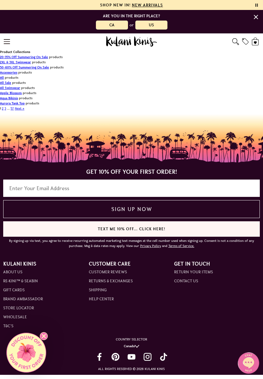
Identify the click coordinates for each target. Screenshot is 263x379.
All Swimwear (10, 88)
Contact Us (186, 280)
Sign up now (131, 209)
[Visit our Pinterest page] (115, 357)
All (2, 77)
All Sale (5, 83)
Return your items (193, 271)
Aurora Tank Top (12, 103)
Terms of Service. (181, 246)
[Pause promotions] (256, 5)
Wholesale (15, 316)
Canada (129, 346)
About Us (12, 271)
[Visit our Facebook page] (99, 357)
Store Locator (18, 307)
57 (12, 108)
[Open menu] (7, 42)
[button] (26, 353)
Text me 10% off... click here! (131, 228)
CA (112, 24)
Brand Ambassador (23, 298)
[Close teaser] (44, 336)
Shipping (97, 289)
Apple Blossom (11, 93)
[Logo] (131, 41)
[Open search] (235, 41)
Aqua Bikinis (9, 98)
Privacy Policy (150, 246)
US (151, 24)
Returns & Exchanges (111, 280)
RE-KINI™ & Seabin (20, 280)
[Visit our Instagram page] (147, 357)
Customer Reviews (108, 271)
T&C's (8, 325)
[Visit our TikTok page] (163, 357)
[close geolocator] (256, 17)
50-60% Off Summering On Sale (24, 67)
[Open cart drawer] (256, 42)
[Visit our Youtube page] (131, 357)
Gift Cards (14, 289)
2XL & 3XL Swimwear (15, 62)
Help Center (101, 298)
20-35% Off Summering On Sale (24, 57)
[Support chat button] (248, 363)
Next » (19, 108)
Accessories (8, 72)
